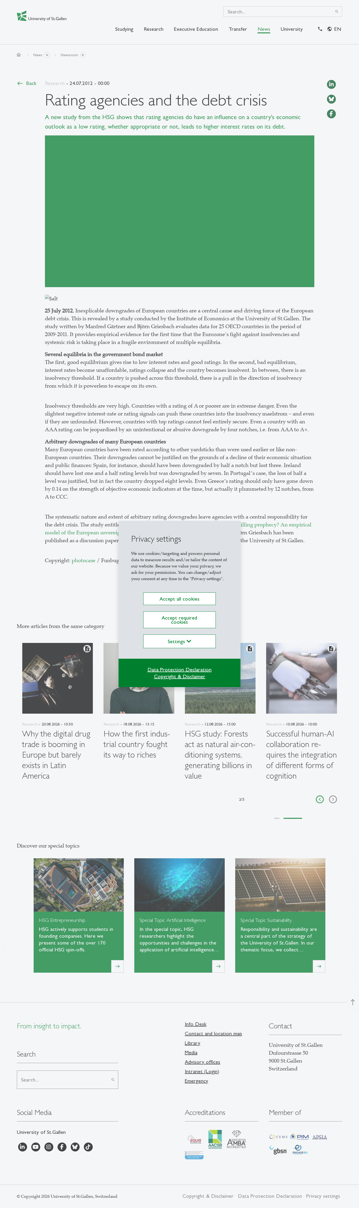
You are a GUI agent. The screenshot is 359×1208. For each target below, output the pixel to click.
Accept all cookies (179, 599)
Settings (177, 641)
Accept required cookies (179, 620)
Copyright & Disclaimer (179, 676)
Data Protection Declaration (179, 669)
